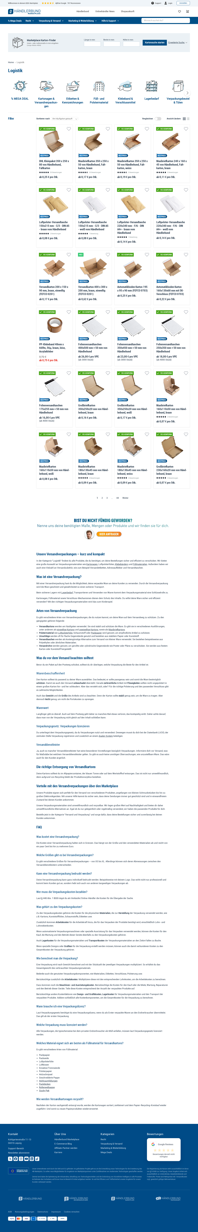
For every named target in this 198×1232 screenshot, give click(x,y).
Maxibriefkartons (117, 629)
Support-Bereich (16, 1148)
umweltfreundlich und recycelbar (87, 805)
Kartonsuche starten (154, 42)
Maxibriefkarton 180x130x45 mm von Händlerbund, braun (93, 470)
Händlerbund (83, 11)
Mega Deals (106, 1152)
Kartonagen (92, 564)
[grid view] (184, 119)
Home (11, 62)
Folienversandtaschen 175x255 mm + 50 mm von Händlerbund (53, 409)
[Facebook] (15, 1159)
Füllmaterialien (140, 564)
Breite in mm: (109, 40)
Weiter (125, 498)
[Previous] (10, 93)
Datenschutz (42, 1212)
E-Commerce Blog (63, 1143)
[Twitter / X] (10, 1159)
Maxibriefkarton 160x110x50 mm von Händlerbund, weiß (54, 470)
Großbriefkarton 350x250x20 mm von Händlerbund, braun (93, 409)
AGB (10, 1212)
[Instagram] (21, 1159)
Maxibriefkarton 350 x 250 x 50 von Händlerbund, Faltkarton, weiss (132, 164)
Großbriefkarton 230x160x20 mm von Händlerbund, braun (171, 470)
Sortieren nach (43, 119)
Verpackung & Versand (111, 1143)
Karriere (58, 1152)
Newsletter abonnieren (18, 1153)
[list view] (188, 119)
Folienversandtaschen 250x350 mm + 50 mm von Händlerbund (170, 348)
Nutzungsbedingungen (24, 1212)
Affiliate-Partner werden (65, 1148)
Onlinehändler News (104, 11)
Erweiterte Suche (176, 42)
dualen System (106, 736)
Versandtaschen (135, 568)
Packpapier (96, 633)
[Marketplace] (122, 1199)
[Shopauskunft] (168, 1199)
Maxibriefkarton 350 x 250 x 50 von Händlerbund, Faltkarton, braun (93, 164)
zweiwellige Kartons (88, 629)
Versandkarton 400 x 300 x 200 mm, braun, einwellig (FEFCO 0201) (92, 290)
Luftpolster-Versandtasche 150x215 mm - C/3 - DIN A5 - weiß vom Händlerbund (93, 226)
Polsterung (129, 686)
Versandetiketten (98, 568)
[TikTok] (37, 1159)
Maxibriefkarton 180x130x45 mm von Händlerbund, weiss (132, 470)
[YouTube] (26, 1159)
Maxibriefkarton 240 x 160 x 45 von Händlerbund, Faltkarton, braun (171, 164)
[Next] (187, 93)
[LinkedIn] (32, 1159)
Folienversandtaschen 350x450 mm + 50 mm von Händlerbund (131, 348)
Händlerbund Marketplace (66, 1139)
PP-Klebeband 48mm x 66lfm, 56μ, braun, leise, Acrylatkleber (52, 348)
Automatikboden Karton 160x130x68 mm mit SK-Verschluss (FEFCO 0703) (170, 290)
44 (117, 498)
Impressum (56, 1212)
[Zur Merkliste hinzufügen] (68, 128)
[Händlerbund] (29, 1199)
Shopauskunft (127, 11)
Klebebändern (121, 564)
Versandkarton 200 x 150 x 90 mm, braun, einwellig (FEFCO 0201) (53, 290)
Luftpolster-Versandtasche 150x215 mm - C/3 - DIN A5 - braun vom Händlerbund (54, 226)
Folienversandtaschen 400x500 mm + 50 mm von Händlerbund (92, 348)
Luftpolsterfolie (65, 633)
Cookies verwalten (71, 1212)
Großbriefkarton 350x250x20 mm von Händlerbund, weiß (132, 409)
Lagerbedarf (67, 592)
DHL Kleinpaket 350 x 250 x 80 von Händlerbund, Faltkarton (54, 164)
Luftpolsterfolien (106, 564)
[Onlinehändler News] (76, 1199)
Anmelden (183, 3)
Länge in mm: (89, 40)
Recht (103, 1139)
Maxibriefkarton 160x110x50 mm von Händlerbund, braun (171, 409)
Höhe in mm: (128, 40)
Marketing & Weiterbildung (113, 1148)
